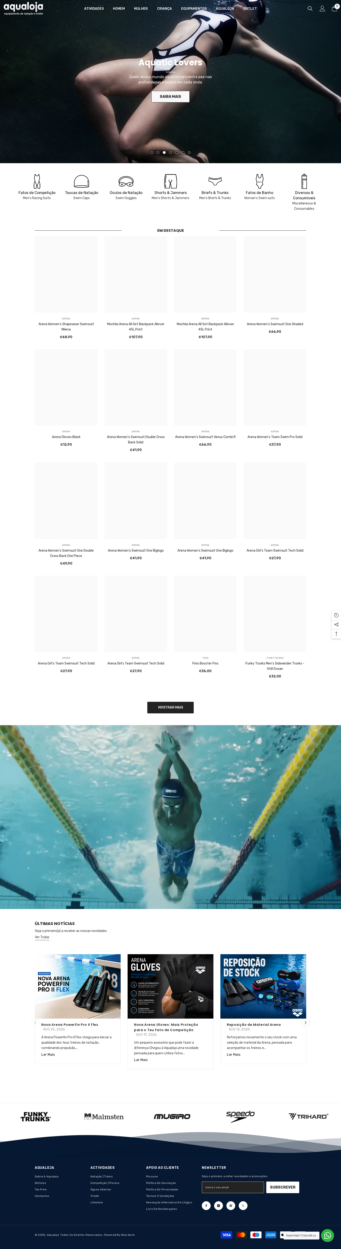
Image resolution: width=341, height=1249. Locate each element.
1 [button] (151, 152)
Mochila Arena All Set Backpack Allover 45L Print (135, 326)
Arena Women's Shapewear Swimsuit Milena (66, 326)
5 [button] (176, 152)
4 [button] (170, 152)
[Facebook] (206, 1205)
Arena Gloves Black (66, 437)
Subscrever (283, 1187)
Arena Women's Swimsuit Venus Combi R (205, 437)
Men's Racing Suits (37, 198)
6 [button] (183, 152)
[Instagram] (218, 1205)
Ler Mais (48, 1055)
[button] (306, 1023)
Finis (205, 658)
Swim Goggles (126, 198)
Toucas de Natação (81, 193)
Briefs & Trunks (215, 193)
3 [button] (164, 152)
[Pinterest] (230, 1205)
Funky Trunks (275, 658)
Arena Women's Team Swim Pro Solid (275, 437)
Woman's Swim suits (259, 198)
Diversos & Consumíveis (304, 195)
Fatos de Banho (259, 193)
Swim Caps (81, 198)
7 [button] (189, 152)
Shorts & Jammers (170, 193)
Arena (66, 318)
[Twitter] (243, 1205)
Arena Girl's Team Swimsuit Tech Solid (275, 550)
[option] (170, 81)
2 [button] (158, 152)
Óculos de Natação (126, 193)
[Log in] (322, 8)
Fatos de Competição (37, 193)
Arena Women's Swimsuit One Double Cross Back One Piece (66, 553)
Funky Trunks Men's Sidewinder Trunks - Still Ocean (274, 666)
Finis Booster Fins (205, 664)
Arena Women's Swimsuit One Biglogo (136, 550)
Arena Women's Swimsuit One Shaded (275, 324)
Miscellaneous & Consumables (304, 206)
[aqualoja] (37, 181)
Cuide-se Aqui (170, 96)
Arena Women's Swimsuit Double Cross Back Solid (136, 440)
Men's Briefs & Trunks (215, 198)
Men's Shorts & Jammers (170, 198)
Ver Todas (42, 937)
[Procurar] (310, 8)
